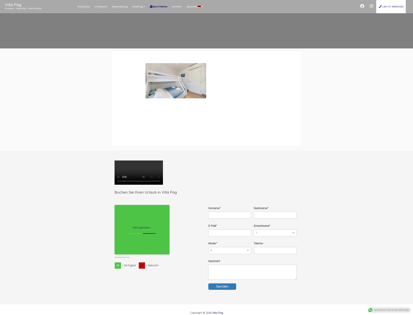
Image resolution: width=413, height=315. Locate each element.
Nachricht (214, 261)
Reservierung (120, 6)
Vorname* (214, 208)
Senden (222, 286)
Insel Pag (137, 6)
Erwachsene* (262, 225)
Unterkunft (101, 6)
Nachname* (261, 208)
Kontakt (177, 6)
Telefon (258, 243)
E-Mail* (212, 225)
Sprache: (192, 6)
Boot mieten (160, 6)
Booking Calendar (125, 257)
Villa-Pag (217, 312)
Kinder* (212, 243)
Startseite (84, 6)
